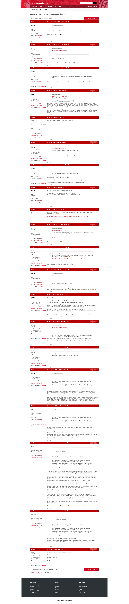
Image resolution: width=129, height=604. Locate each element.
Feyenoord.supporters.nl (84, 586)
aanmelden (95, 6)
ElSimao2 (33, 373)
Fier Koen (33, 25)
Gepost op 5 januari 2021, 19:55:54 (54, 224)
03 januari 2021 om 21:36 (62, 50)
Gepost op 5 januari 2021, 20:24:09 (54, 247)
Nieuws (40, 6)
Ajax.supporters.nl (82, 585)
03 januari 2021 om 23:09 (63, 327)
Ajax (34, 49)
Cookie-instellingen (83, 592)
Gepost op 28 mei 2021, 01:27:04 (54, 369)
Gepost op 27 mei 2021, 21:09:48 (54, 294)
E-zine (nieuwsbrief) (34, 590)
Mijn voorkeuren (82, 590)
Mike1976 (33, 273)
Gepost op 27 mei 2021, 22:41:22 (53, 321)
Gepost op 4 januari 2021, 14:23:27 (54, 117)
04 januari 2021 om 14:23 (62, 148)
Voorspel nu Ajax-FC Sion (36, 37)
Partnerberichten (58, 590)
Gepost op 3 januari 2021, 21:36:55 (54, 21)
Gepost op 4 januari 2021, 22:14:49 (54, 164)
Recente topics (35, 9)
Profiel (59, 6)
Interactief (50, 6)
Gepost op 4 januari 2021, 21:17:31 (54, 142)
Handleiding (45, 9)
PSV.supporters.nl (82, 588)
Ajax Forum (35, 14)
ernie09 (32, 94)
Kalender (32, 589)
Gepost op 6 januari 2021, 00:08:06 (54, 269)
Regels (40, 9)
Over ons (56, 582)
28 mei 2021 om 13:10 (60, 449)
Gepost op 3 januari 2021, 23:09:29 (54, 67)
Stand (31, 588)
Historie (45, 14)
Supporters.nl (82, 582)
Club (56, 6)
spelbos (33, 120)
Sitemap (80, 589)
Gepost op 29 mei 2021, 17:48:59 (54, 510)
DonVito (33, 297)
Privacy (56, 588)
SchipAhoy (33, 325)
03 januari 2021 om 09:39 (63, 96)
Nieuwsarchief (33, 592)
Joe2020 (33, 212)
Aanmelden (32, 585)
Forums (45, 6)
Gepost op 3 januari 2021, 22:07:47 (54, 44)
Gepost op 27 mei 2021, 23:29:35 (54, 347)
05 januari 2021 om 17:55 (62, 230)
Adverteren (56, 589)
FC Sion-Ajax (43, 40)
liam (32, 48)
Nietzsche (53, 96)
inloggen (90, 6)
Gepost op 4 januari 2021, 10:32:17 (54, 90)
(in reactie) (64, 21)
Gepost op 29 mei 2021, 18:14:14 (53, 549)
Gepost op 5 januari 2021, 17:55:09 (54, 209)
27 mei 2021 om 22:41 (62, 353)
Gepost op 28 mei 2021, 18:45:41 (54, 443)
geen (41, 35)
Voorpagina (34, 6)
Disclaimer (56, 586)
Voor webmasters (58, 585)
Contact (56, 592)
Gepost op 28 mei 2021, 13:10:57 (54, 405)
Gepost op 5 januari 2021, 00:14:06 (54, 187)
